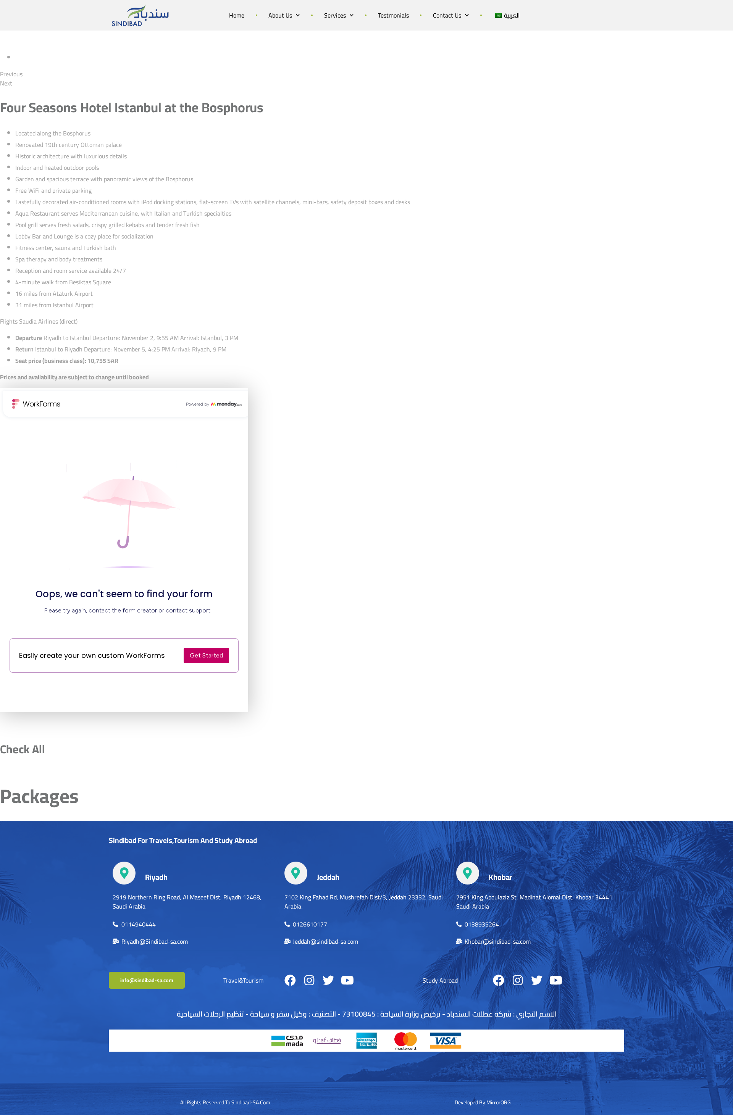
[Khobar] (467, 873)
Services (335, 15)
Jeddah (328, 877)
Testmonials (393, 15)
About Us (280, 15)
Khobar (500, 877)
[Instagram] (309, 980)
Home (236, 15)
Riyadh (156, 877)
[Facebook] (290, 980)
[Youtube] (347, 980)
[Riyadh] (124, 873)
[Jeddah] (295, 873)
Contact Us (447, 15)
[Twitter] (328, 980)
